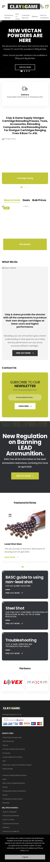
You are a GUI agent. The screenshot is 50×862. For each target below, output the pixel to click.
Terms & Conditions (44, 16)
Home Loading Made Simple (14, 775)
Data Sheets (8, 769)
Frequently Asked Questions (14, 791)
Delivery (35, 16)
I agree (25, 857)
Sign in (5, 812)
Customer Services (26, 16)
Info (4, 761)
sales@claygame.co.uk (12, 714)
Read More (9, 557)
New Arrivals (12, 200)
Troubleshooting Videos (13, 799)
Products (6, 753)
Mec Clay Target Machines (14, 783)
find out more (25, 67)
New (5, 779)
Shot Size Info (8, 741)
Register (13, 812)
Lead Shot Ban (13, 544)
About (5, 745)
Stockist (6, 803)
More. (27, 850)
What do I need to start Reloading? (17, 765)
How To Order (17, 16)
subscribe (23, 406)
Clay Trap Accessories (12, 737)
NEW (6, 208)
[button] (21, 71)
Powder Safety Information (14, 749)
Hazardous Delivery (8, 16)
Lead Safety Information (13, 757)
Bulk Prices (39, 200)
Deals (26, 200)
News (5, 795)
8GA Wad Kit (25, 244)
